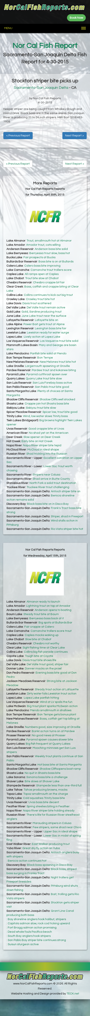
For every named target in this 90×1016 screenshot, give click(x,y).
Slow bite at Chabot (38, 639)
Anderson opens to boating (53, 610)
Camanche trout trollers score (51, 269)
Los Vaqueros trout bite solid (59, 341)
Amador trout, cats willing (43, 244)
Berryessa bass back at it (46, 618)
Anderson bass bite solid (51, 249)
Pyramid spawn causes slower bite (49, 739)
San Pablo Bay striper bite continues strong (37, 940)
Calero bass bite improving (42, 265)
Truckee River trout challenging (48, 487)
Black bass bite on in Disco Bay (48, 503)
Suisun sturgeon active (23, 944)
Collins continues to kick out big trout (48, 295)
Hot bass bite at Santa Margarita (59, 764)
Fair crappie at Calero (39, 626)
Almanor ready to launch (43, 601)
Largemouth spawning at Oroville (47, 366)
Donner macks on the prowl (43, 668)
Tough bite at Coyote (39, 656)
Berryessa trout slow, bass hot (49, 253)
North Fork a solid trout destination (53, 483)
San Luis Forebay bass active (52, 382)
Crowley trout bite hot (40, 299)
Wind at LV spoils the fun (56, 702)
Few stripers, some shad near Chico (57, 827)
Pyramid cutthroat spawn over (46, 374)
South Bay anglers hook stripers (29, 936)
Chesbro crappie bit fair (49, 282)
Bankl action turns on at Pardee (53, 731)
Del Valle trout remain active (46, 307)
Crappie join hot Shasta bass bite (47, 403)
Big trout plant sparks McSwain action (52, 706)
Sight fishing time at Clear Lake (44, 647)
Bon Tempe (45, 357)
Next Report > (74, 135)
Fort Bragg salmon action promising (32, 927)
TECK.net (73, 993)
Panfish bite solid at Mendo (48, 353)
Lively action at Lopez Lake (42, 336)
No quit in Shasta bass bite (42, 773)
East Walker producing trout (51, 844)
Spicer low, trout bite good (59, 412)
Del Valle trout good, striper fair (47, 664)
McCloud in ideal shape (43, 449)
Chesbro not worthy (46, 643)
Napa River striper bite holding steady (49, 810)
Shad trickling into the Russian (46, 453)
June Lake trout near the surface (44, 315)
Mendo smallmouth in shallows (50, 710)
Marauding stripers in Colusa (52, 823)
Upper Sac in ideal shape (60, 831)
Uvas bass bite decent (43, 802)
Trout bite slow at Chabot (42, 278)
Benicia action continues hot (27, 860)
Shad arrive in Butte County (51, 478)
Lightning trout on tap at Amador (48, 605)
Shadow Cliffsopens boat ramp (60, 768)
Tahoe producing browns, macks (45, 789)
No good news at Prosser (49, 735)
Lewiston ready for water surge (48, 332)
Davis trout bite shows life (39, 660)
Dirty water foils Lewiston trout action (51, 693)
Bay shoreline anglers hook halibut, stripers (37, 919)
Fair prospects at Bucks (39, 257)
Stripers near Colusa (46, 474)
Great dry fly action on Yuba (41, 848)
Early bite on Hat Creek (37, 441)
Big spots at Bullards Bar (55, 622)
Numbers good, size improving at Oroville (52, 727)
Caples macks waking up (41, 635)
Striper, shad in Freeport (67, 516)
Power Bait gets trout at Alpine (44, 324)
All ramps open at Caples (42, 274)
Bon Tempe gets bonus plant (56, 714)
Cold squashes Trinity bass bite (44, 798)
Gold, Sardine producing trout (42, 311)
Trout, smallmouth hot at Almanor (49, 240)
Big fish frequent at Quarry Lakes (48, 743)
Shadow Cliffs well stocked (57, 399)
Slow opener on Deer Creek (41, 437)
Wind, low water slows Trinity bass (45, 416)
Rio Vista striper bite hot (67, 529)
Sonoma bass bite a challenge (47, 777)
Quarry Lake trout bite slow (44, 378)
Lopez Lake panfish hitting (41, 697)
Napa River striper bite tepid (42, 445)
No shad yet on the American (48, 432)
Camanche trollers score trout (51, 630)
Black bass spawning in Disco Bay (49, 864)
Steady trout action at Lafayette (57, 689)
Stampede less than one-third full (59, 785)
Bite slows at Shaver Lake (42, 781)
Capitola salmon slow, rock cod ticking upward (39, 923)
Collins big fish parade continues (46, 651)
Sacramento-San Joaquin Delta (41, 88)
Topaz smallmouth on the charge (45, 793)
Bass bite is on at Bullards (56, 261)
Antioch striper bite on (65, 491)
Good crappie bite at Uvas (46, 428)
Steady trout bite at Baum (41, 614)
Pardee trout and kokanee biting (54, 370)
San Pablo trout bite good (52, 386)
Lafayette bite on (46, 320)
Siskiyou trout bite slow (41, 407)
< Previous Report (18, 135)
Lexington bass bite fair (50, 328)
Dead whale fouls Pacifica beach (30, 931)
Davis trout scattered (36, 303)
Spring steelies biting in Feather (48, 806)
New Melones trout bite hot (58, 361)
